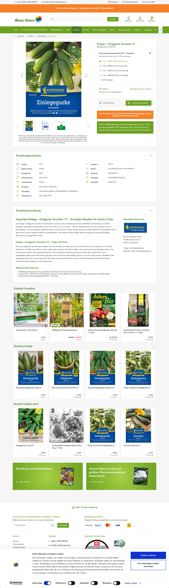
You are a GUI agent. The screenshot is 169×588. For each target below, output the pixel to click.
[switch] (71, 583)
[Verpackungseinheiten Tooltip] (150, 54)
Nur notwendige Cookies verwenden (148, 564)
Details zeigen (131, 583)
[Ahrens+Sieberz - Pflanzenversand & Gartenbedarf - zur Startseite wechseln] (28, 19)
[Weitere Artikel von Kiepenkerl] (135, 228)
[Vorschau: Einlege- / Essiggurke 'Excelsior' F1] (29, 126)
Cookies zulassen (148, 555)
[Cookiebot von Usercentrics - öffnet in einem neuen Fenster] (16, 583)
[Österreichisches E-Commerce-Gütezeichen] (119, 544)
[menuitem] (27, 2)
